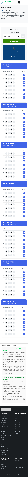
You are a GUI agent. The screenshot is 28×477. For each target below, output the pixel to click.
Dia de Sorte (18, 429)
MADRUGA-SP (4, 450)
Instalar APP (18, 463)
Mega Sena (17, 416)
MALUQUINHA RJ (5, 426)
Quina (16, 420)
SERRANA (3, 444)
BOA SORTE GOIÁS (6, 435)
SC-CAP (3, 446)
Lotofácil (17, 418)
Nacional (3, 466)
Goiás (2, 464)
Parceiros (17, 460)
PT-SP (2, 424)
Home (2, 10)
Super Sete (17, 431)
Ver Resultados (14, 41)
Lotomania (17, 422)
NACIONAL (4, 420)
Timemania (17, 426)
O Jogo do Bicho (19, 467)
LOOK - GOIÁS (4, 418)
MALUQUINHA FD (5, 429)
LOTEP (3, 452)
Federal (16, 433)
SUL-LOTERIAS (5, 454)
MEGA (2, 442)
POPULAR (3, 439)
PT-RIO (3, 416)
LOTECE (3, 431)
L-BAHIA (3, 433)
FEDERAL (3, 422)
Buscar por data (14, 32)
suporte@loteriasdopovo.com (15, 56)
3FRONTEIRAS (5, 448)
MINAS (3, 437)
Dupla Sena (17, 424)
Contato (17, 465)
